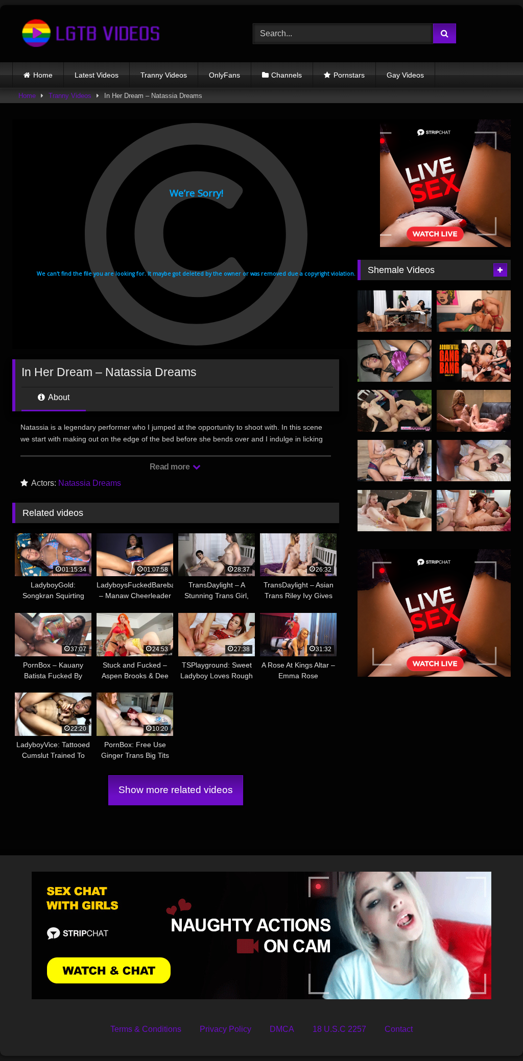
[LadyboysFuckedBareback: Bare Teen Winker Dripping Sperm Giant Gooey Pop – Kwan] (395, 361)
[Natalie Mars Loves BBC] (474, 461)
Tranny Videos (163, 75)
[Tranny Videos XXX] (116, 34)
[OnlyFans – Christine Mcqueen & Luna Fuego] (474, 311)
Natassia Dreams (89, 483)
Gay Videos (405, 75)
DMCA (282, 1029)
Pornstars (349, 75)
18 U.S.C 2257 (339, 1029)
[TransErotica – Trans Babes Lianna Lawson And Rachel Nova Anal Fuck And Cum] (395, 511)
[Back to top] (491, 1031)
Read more (171, 466)
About (57, 397)
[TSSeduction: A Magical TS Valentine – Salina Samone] (474, 411)
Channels (286, 75)
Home (43, 75)
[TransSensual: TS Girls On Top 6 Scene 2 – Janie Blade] (474, 511)
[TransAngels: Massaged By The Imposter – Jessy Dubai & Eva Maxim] (395, 311)
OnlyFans (224, 75)
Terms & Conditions (145, 1029)
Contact (399, 1029)
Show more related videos (175, 789)
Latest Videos (96, 75)
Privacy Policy (225, 1029)
